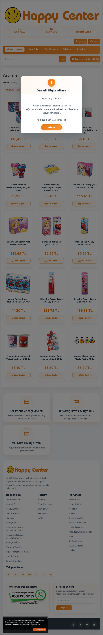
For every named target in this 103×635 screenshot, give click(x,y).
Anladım (51, 127)
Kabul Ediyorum (39, 629)
